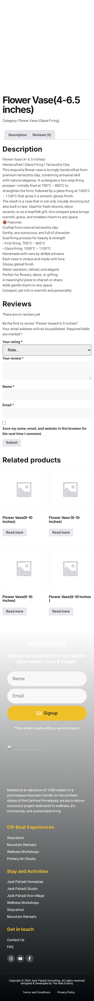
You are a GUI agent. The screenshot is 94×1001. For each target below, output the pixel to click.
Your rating (12, 342)
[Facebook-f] (30, 959)
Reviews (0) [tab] (42, 135)
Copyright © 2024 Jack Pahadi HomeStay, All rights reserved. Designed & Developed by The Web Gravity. (47, 982)
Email (8, 405)
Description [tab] (18, 135)
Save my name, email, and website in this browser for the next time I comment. (44, 431)
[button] (9, 7)
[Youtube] (20, 959)
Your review (13, 358)
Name (8, 386)
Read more (14, 532)
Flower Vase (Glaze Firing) (38, 120)
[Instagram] (11, 959)
